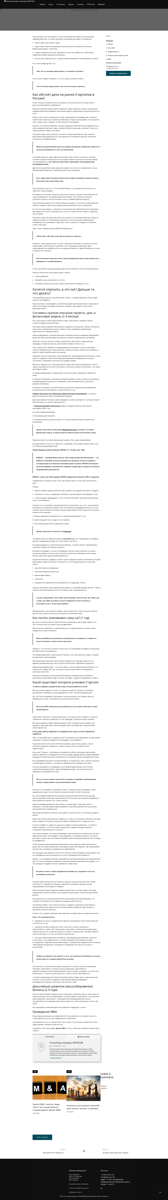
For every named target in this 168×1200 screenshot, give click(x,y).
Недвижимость (113, 52)
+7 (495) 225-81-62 (55, 1058)
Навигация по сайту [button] (75, 1192)
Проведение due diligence (79, 855)
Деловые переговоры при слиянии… (116, 1153)
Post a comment (42, 1137)
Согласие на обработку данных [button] (78, 1188)
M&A (35, 1071)
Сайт (64, 1046)
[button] (118, 73)
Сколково (67, 539)
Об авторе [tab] (49, 1037)
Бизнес (110, 44)
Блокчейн (111, 48)
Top (160, 1192)
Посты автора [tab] (83, 1037)
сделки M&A (60, 1028)
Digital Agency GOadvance (100, 1196)
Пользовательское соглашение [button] (78, 1184)
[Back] (84, 1151)
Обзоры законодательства (118, 55)
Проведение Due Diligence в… (54, 1153)
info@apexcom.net (112, 66)
